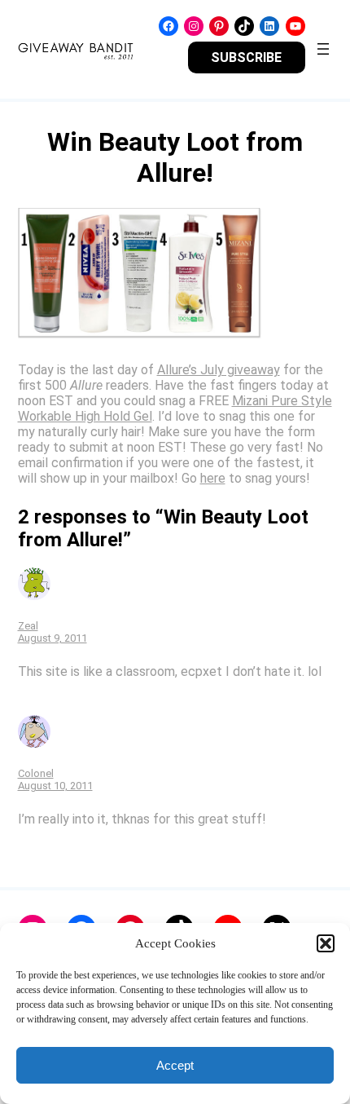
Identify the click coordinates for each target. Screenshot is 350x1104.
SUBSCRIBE (246, 57)
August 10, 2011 (55, 785)
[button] (325, 943)
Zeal (28, 626)
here (212, 478)
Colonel (36, 773)
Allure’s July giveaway (218, 370)
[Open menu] (323, 49)
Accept (175, 1065)
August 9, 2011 (52, 638)
